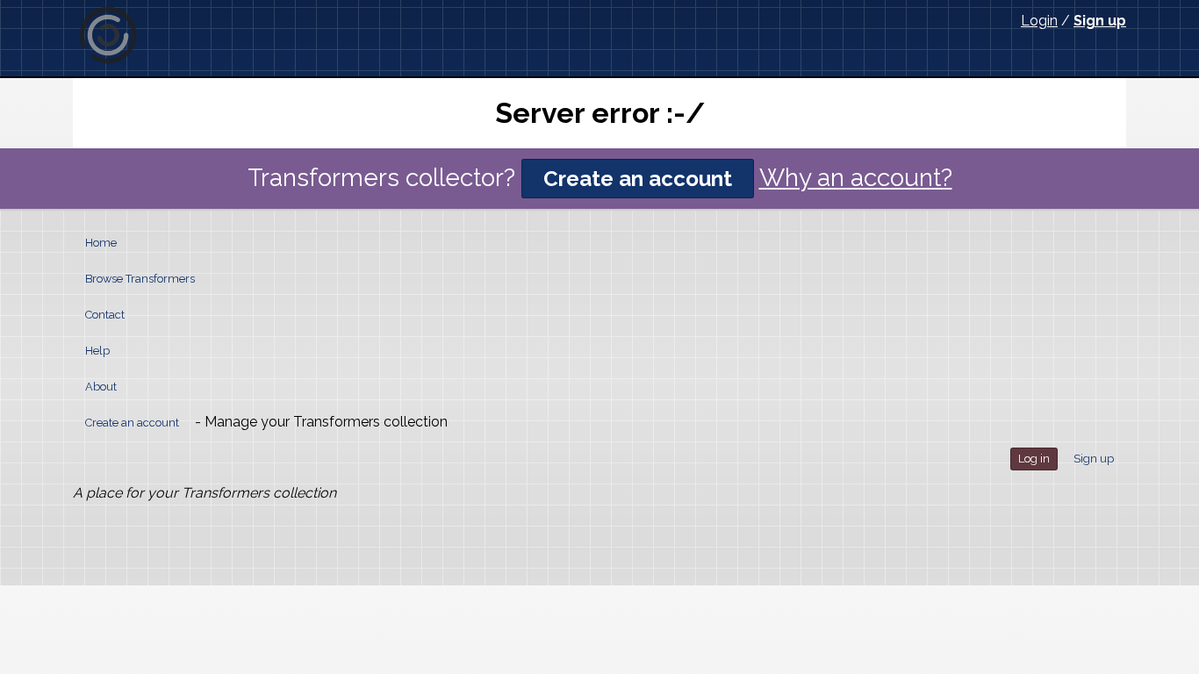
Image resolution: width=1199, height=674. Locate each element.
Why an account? (855, 177)
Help (97, 350)
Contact (105, 314)
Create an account (637, 178)
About (101, 386)
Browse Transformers (140, 278)
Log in (1034, 458)
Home (101, 242)
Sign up (1099, 20)
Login (1039, 20)
